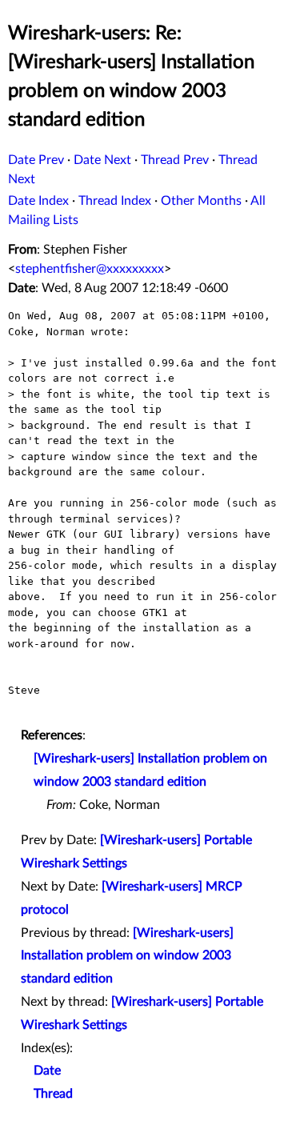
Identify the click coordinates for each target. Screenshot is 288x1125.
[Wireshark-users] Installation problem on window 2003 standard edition (127, 956)
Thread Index (114, 200)
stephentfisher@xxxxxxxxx (89, 268)
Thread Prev (175, 160)
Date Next (102, 160)
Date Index (38, 200)
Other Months (201, 200)
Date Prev (36, 160)
